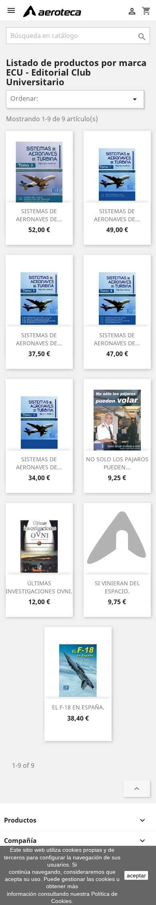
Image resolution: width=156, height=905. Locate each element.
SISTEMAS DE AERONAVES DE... (39, 215)
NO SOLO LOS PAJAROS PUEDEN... (117, 463)
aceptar (136, 875)
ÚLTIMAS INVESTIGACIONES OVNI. (39, 587)
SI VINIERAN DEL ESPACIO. (117, 587)
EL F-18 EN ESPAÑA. (78, 707)
